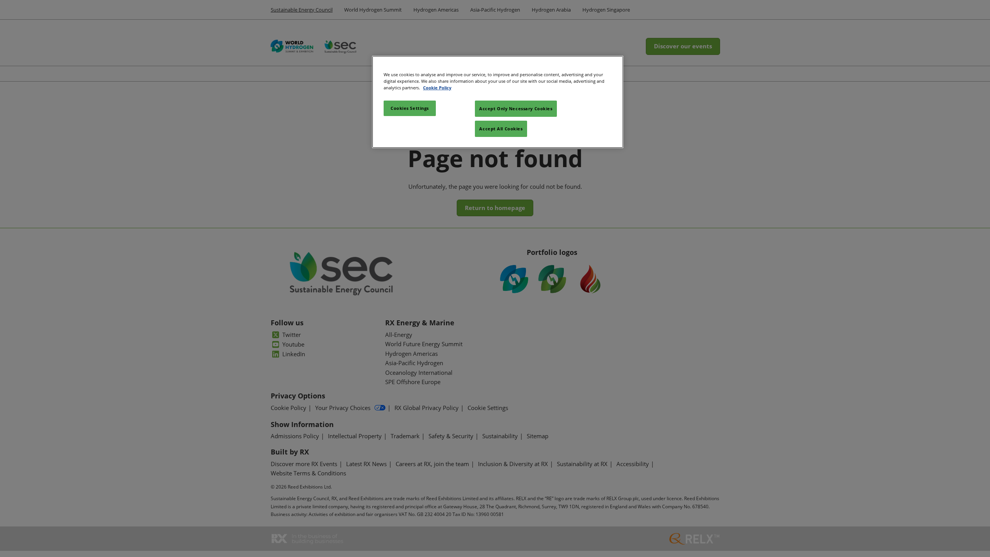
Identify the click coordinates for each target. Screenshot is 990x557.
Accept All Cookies (500, 129)
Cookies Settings (410, 108)
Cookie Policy (437, 88)
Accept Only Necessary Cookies (516, 108)
